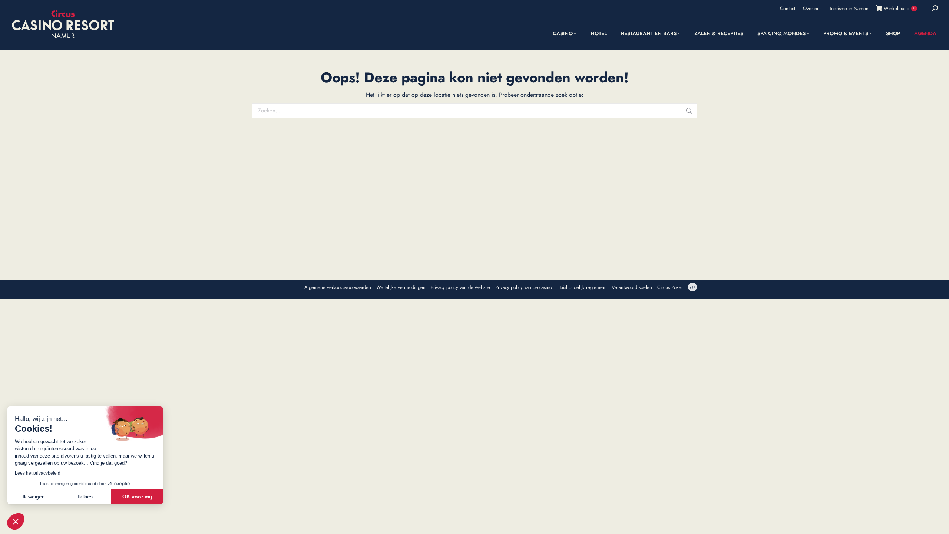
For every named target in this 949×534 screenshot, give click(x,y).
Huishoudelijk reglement (581, 287)
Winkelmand (899, 8)
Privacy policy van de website (460, 287)
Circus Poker (670, 287)
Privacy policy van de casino (523, 287)
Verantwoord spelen (632, 287)
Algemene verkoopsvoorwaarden (337, 287)
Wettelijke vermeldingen (401, 287)
